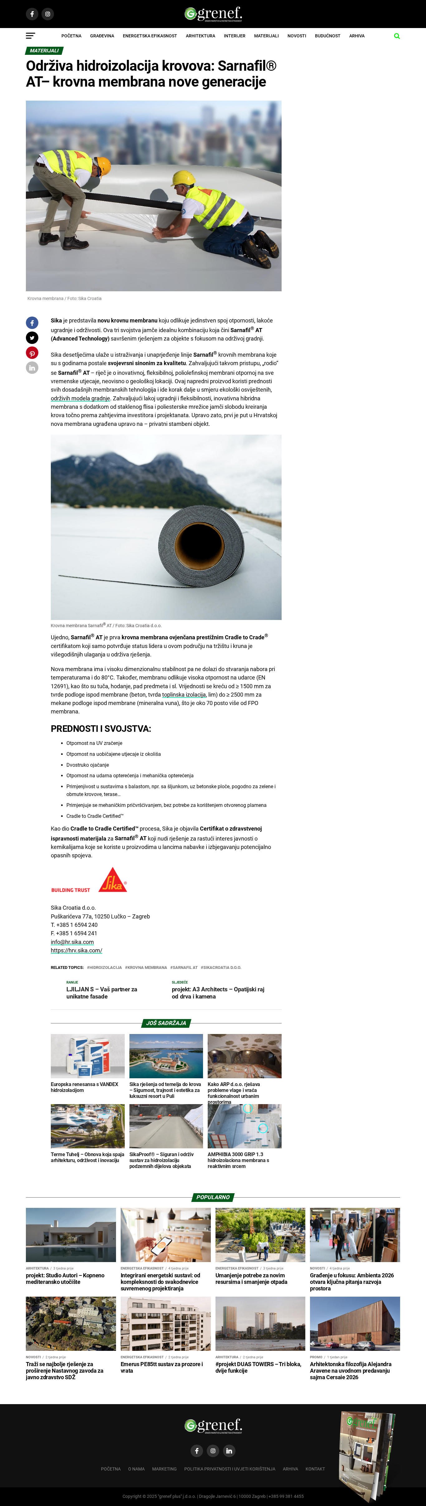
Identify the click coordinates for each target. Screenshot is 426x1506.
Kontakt (315, 1469)
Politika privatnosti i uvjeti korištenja (229, 1469)
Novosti (297, 35)
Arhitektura (200, 35)
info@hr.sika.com (72, 942)
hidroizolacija (106, 968)
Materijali (266, 35)
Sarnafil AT (185, 968)
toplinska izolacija (184, 695)
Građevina (102, 35)
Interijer (234, 35)
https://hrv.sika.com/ (76, 950)
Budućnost (328, 35)
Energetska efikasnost (150, 35)
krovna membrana (147, 968)
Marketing (164, 1469)
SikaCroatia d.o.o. (222, 968)
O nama (136, 1469)
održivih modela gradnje (80, 398)
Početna (71, 35)
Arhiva (357, 35)
